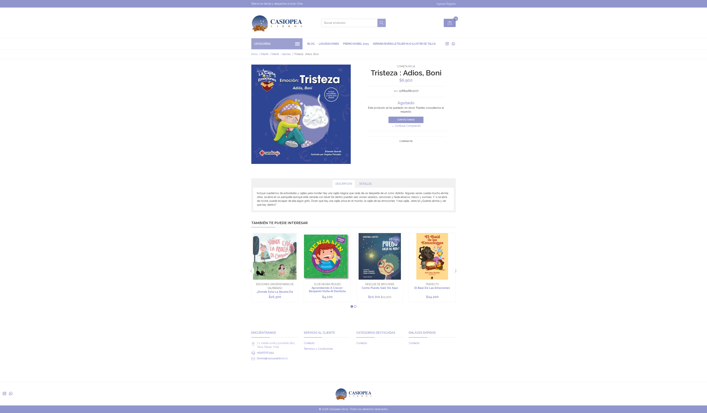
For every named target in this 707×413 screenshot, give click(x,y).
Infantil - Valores (281, 54)
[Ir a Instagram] (447, 44)
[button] (352, 306)
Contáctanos (406, 119)
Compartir (406, 141)
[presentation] (251, 271)
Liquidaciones (329, 43)
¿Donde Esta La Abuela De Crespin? (275, 293)
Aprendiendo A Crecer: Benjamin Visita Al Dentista (327, 289)
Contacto (309, 343)
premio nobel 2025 (356, 43)
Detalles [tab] (365, 183)
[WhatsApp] (453, 44)
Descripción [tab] (343, 183)
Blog (311, 43)
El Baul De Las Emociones (432, 288)
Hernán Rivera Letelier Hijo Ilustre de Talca (404, 43)
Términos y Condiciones (318, 348)
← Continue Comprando (406, 125)
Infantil (264, 54)
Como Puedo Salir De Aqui (380, 288)
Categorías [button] (262, 43)
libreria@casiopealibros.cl (272, 358)
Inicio (254, 54)
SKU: (396, 91)
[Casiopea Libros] (277, 23)
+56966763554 (265, 352)
